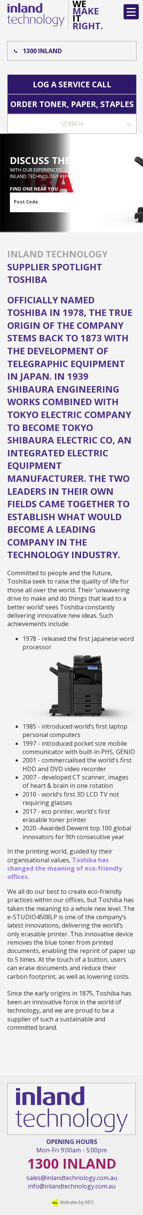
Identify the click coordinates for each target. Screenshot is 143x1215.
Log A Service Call (72, 84)
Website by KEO (76, 1202)
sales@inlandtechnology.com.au (71, 1178)
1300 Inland (42, 51)
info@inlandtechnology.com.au (72, 1186)
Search (72, 124)
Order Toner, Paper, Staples (72, 104)
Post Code (26, 202)
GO (93, 203)
